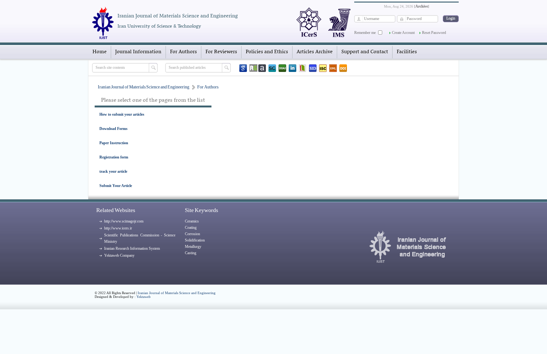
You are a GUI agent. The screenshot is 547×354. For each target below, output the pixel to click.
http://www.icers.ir (118, 228)
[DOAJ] (282, 68)
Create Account (403, 32)
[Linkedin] (292, 68)
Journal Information (138, 52)
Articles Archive (315, 52)
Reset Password (434, 32)
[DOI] (343, 68)
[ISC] (323, 68)
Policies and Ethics (267, 52)
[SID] (313, 68)
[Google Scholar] (243, 68)
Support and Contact (364, 52)
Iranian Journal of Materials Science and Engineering (177, 293)
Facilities (407, 52)
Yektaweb (143, 297)
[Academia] (262, 68)
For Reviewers (221, 52)
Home (99, 52)
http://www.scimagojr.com (123, 221)
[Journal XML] (333, 68)
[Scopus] (272, 68)
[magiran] (302, 68)
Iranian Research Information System (132, 248)
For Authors (183, 52)
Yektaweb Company (119, 255)
